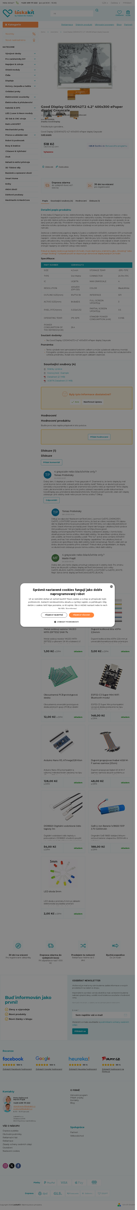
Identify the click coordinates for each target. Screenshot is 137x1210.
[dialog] (67, 605)
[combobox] (111, 586)
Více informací (71, 608)
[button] (67, 622)
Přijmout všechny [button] (81, 615)
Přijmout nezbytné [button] (54, 615)
